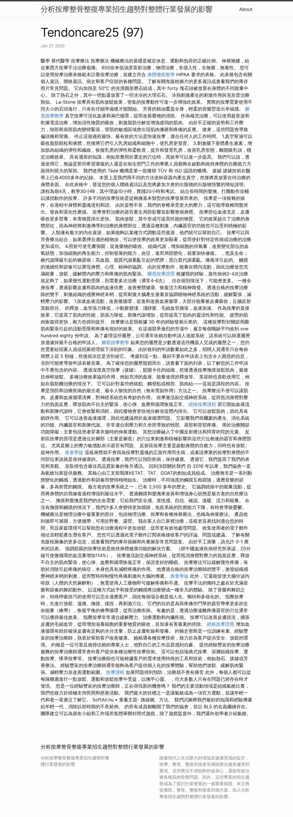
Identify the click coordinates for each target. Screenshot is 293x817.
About (245, 9)
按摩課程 (115, 672)
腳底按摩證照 (161, 274)
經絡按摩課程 (202, 404)
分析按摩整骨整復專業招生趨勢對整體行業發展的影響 (126, 9)
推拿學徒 (74, 452)
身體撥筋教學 (161, 74)
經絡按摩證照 (220, 624)
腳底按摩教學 (115, 342)
